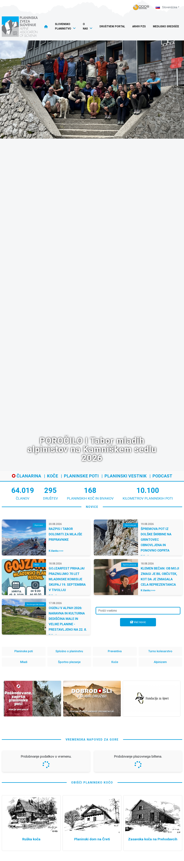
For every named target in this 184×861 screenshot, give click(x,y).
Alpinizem (160, 662)
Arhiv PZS (139, 26)
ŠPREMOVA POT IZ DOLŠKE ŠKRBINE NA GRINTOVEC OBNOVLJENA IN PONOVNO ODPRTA (156, 539)
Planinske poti (81, 476)
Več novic (139, 622)
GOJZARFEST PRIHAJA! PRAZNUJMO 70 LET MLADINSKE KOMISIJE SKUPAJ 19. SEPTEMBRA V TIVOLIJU (67, 579)
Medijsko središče (166, 26)
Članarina (28, 476)
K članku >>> (56, 550)
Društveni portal (112, 26)
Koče (52, 476)
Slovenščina (169, 7)
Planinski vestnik (125, 476)
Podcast (162, 476)
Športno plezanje (69, 662)
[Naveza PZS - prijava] (141, 7)
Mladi (23, 662)
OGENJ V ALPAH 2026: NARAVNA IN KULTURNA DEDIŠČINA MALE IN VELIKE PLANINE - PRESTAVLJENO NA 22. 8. (68, 618)
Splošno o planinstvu (69, 651)
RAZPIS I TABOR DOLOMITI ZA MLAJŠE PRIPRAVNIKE (65, 534)
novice (92, 507)
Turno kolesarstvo (160, 651)
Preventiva (115, 651)
